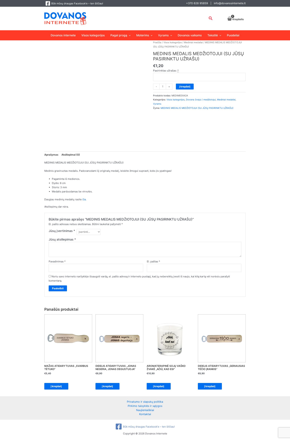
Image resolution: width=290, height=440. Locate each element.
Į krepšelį (184, 86)
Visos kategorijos (93, 35)
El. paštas (153, 261)
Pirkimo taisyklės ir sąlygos (145, 406)
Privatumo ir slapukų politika (145, 401)
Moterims (142, 35)
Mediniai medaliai (193, 42)
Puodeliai (233, 35)
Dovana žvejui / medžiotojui (201, 99)
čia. (84, 199)
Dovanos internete (63, 35)
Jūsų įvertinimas (62, 231)
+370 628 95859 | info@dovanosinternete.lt (216, 3)
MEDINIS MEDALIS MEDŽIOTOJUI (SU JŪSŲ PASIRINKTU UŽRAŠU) (197, 108)
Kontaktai (145, 414)
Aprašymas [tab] (51, 154)
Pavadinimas (57, 261)
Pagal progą (118, 35)
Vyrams (163, 35)
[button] (211, 18)
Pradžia (157, 42)
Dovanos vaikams (190, 35)
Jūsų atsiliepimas (62, 239)
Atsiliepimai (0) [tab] (70, 154)
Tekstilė (212, 35)
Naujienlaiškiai (145, 410)
